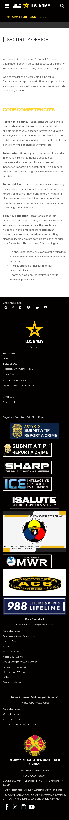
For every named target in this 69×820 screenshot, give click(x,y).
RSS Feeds (8, 397)
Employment (9, 353)
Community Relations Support (20, 661)
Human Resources (12, 789)
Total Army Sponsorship (49, 780)
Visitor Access (11, 641)
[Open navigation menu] (7, 5)
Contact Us (9, 402)
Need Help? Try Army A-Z (17, 380)
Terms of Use (10, 363)
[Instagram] (23, 807)
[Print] (37, 307)
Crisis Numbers (11, 631)
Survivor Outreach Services (18, 780)
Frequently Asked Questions (19, 636)
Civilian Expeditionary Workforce (43, 789)
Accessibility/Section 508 (18, 368)
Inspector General (13, 682)
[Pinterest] (28, 307)
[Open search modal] (62, 5)
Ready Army (9, 374)
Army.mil (35, 347)
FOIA (6, 358)
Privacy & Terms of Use (15, 667)
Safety (6, 646)
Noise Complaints (13, 656)
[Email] (46, 307)
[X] (12, 307)
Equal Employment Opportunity (20, 385)
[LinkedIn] (20, 307)
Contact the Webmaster (16, 672)
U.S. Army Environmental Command (22, 794)
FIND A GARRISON (34, 775)
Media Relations (12, 651)
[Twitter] (15, 807)
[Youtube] (32, 807)
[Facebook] (6, 307)
